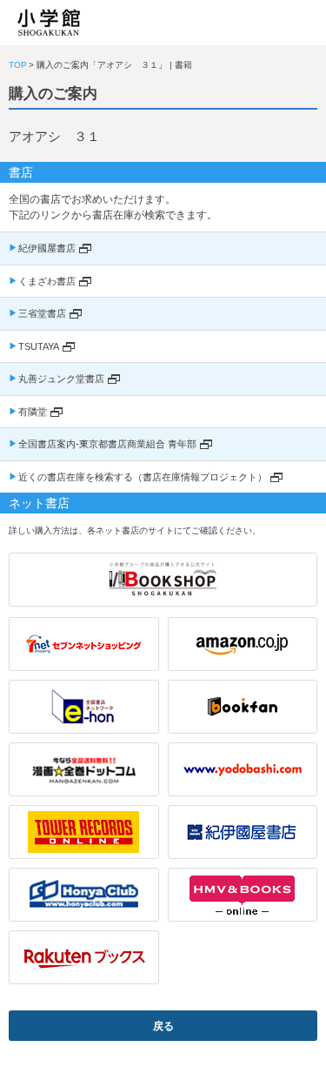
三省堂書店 (42, 313)
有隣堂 (32, 411)
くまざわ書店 (47, 281)
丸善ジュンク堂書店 (61, 378)
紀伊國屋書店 (47, 248)
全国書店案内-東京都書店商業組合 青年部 (107, 444)
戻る (163, 1026)
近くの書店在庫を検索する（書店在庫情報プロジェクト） (142, 477)
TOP (18, 65)
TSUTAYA (38, 346)
